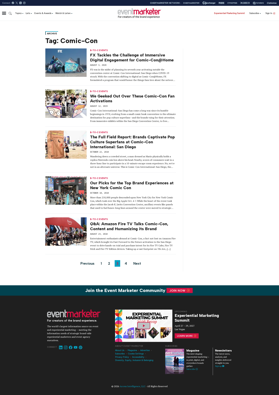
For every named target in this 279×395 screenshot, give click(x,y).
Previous (87, 263)
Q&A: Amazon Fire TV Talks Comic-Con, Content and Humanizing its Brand (129, 226)
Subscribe (254, 13)
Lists (28, 13)
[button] (4, 13)
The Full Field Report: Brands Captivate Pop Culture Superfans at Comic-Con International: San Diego (132, 141)
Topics (18, 13)
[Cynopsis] (232, 3)
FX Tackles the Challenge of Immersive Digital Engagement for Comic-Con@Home (132, 57)
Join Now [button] (177, 290)
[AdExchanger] (209, 2)
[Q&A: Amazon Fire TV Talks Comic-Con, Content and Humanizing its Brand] (66, 231)
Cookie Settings (136, 353)
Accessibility (138, 357)
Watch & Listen (63, 13)
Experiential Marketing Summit (229, 13)
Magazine (132, 350)
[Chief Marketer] (191, 3)
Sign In (269, 13)
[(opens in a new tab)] (66, 144)
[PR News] (221, 3)
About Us (119, 350)
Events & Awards (42, 13)
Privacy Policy (122, 357)
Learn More (185, 335)
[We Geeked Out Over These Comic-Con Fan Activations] (66, 103)
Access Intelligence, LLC (132, 386)
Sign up (218, 366)
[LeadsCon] (245, 3)
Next (137, 263)
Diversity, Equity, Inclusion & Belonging (134, 360)
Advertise (145, 350)
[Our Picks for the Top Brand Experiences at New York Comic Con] (66, 190)
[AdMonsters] (258, 3)
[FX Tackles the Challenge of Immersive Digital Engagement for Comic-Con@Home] (66, 62)
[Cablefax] (272, 3)
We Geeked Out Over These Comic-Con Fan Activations (132, 98)
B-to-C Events (99, 50)
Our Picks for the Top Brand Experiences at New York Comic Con (132, 185)
